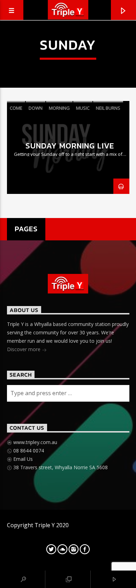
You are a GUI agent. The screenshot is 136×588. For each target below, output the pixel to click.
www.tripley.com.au (34, 442)
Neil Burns (108, 108)
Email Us (22, 459)
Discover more (24, 349)
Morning (59, 108)
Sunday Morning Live (69, 146)
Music (83, 108)
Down (36, 108)
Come (16, 108)
